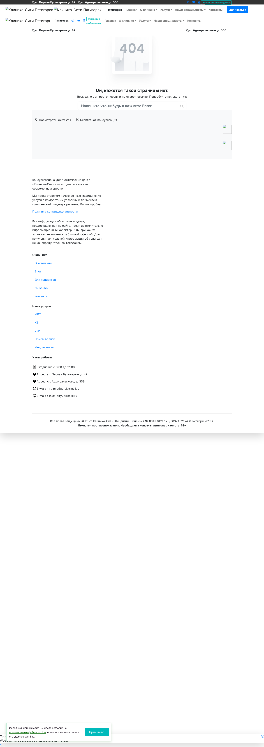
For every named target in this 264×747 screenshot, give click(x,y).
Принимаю (96, 732)
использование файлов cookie (27, 732)
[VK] (193, 2)
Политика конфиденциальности (55, 211)
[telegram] (188, 2)
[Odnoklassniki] (198, 2)
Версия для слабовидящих (216, 2)
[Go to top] (0, 745)
